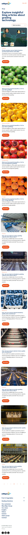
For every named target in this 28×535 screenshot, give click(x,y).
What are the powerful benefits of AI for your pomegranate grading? (13, 163)
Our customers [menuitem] (6, 504)
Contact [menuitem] (4, 517)
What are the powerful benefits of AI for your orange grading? (13, 199)
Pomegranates (5, 160)
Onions (3, 464)
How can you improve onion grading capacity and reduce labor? (12, 467)
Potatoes (4, 48)
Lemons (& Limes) (6, 86)
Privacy (3, 528)
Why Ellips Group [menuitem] (7, 506)
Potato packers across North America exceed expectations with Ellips (12, 51)
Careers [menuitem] (4, 513)
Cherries (4, 233)
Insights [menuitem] (4, 510)
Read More (5, 61)
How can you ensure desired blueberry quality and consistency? (12, 313)
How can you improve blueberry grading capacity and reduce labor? (13, 275)
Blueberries (4, 272)
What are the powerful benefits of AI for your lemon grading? (13, 126)
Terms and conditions (7, 527)
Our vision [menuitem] (5, 508)
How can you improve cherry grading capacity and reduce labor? (12, 236)
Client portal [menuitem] (5, 515)
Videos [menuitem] (4, 511)
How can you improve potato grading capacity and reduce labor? (12, 390)
